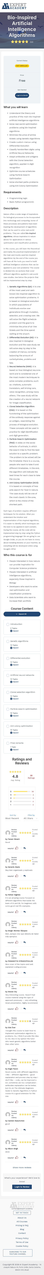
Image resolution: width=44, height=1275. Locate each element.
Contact (22, 1233)
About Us (22, 1218)
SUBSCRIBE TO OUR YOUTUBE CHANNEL (17, 1253)
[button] (16, 848)
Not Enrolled (22, 66)
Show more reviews (22, 1167)
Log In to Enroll (22, 95)
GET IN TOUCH (22, 1213)
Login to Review (22, 1187)
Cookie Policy (22, 1246)
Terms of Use (22, 1242)
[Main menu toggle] (39, 6)
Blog (22, 1229)
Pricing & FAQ (22, 1225)
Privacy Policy (22, 1238)
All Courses (22, 1221)
